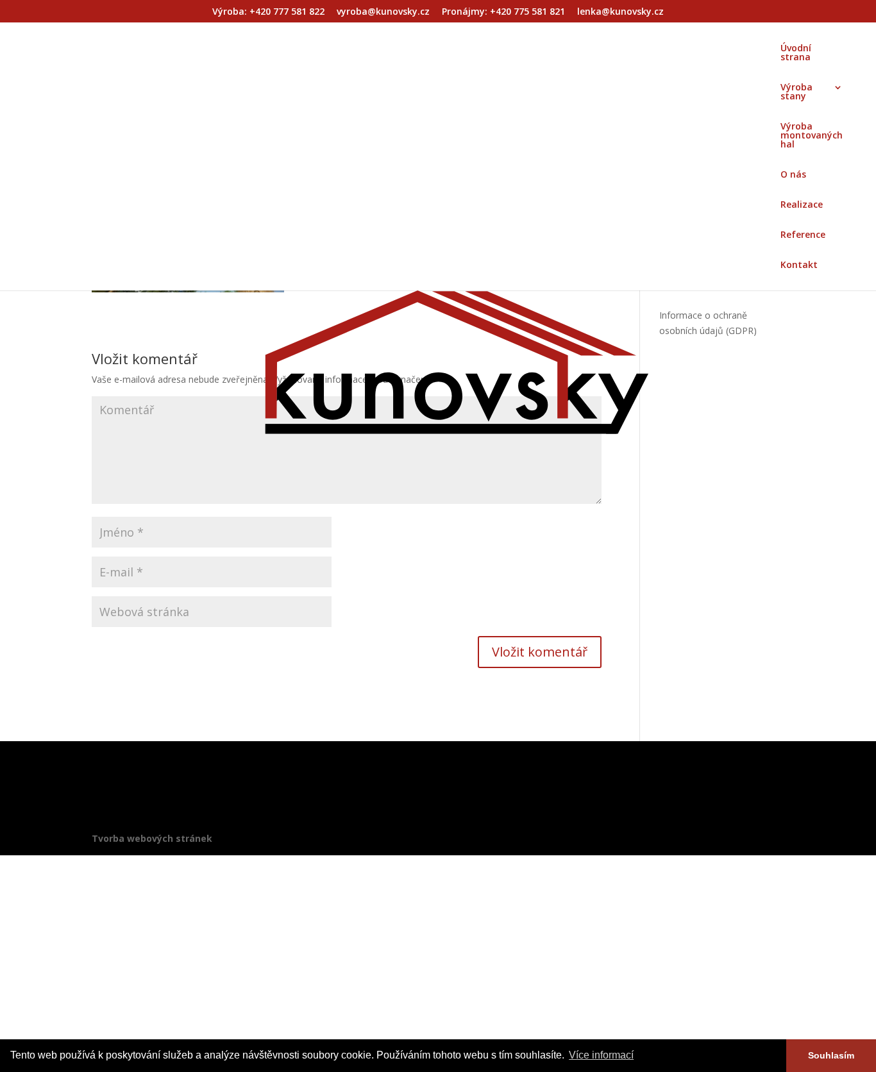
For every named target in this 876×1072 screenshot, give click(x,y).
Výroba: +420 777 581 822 (268, 12)
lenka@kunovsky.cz (620, 12)
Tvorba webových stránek (152, 838)
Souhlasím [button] (831, 1055)
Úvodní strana (795, 53)
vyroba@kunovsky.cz (383, 12)
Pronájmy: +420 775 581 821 (503, 12)
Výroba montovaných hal (811, 136)
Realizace (801, 205)
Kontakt (799, 265)
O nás (793, 175)
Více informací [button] (601, 1055)
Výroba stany (796, 92)
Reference (802, 235)
